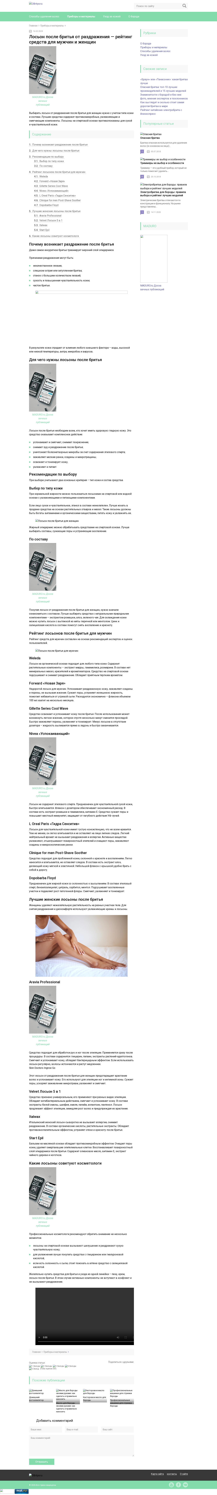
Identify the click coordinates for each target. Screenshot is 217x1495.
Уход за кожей (111, 16)
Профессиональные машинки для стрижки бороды (121, 1403)
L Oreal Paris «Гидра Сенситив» (55, 195)
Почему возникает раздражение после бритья (58, 144)
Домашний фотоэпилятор (36, 1398)
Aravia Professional (47, 215)
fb (178, 1484)
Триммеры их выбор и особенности (162, 163)
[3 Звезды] (59, 1366)
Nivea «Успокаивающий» (51, 190)
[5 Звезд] (34, 1369)
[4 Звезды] (71, 1366)
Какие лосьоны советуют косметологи (54, 236)
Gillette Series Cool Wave (51, 186)
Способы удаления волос (44, 16)
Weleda (41, 176)
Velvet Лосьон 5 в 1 (48, 220)
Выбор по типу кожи (49, 161)
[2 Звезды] (47, 1366)
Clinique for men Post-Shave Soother (57, 200)
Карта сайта (157, 1474)
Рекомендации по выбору (46, 156)
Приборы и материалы (81, 16)
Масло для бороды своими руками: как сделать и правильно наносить (66, 1407)
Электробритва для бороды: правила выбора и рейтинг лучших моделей (163, 194)
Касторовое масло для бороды (94, 1398)
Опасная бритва (150, 137)
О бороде (133, 16)
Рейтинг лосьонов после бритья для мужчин (57, 172)
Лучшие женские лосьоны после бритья (54, 211)
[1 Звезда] (35, 1366)
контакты (172, 1474)
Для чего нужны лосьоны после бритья (54, 150)
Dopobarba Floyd (46, 205)
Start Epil (41, 230)
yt (171, 1484)
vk (185, 1484)
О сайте (184, 1474)
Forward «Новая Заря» (49, 181)
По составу (43, 165)
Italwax (40, 225)
